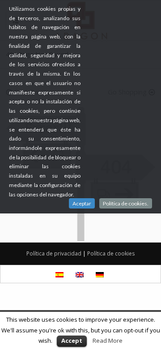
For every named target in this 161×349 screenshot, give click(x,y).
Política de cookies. (125, 203)
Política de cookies (111, 253)
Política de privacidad (53, 253)
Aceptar (81, 203)
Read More (108, 340)
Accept (71, 340)
